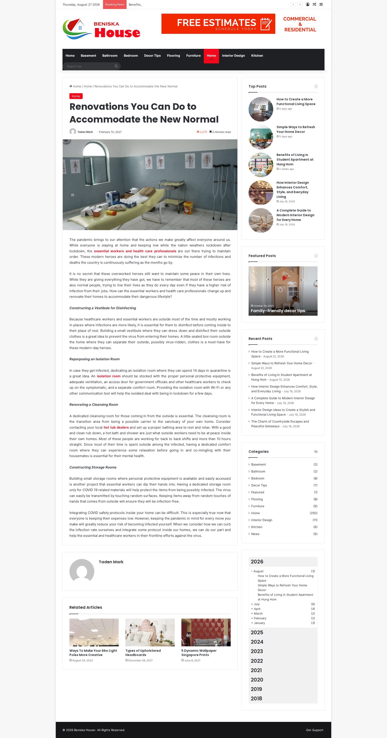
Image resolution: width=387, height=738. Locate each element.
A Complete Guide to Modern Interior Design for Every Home (295, 215)
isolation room (108, 376)
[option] (283, 291)
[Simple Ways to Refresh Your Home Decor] (261, 137)
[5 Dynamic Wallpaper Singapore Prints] (206, 632)
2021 (256, 670)
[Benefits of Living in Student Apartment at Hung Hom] (261, 165)
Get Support (314, 730)
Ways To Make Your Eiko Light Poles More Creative (93, 652)
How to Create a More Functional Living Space (296, 101)
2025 (257, 632)
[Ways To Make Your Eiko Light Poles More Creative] (94, 632)
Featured (257, 492)
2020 (257, 679)
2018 (256, 698)
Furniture (193, 55)
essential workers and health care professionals (135, 251)
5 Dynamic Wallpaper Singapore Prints (199, 652)
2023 (257, 651)
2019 (256, 689)
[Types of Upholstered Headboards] (150, 632)
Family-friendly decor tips (278, 310)
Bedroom (131, 55)
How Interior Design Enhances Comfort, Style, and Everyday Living (293, 189)
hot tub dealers (116, 427)
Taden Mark (85, 132)
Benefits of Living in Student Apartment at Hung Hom (166, 4)
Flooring (173, 55)
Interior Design (233, 55)
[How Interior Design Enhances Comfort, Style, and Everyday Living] (261, 192)
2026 (257, 561)
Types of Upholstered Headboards (143, 652)
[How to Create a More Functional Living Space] (261, 109)
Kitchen (257, 55)
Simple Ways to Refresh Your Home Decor (296, 129)
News (255, 534)
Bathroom (110, 55)
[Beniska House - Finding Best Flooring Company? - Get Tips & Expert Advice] (103, 29)
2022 (257, 661)
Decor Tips (152, 55)
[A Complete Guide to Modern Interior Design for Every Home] (261, 220)
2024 (257, 641)
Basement (88, 55)
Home (70, 55)
